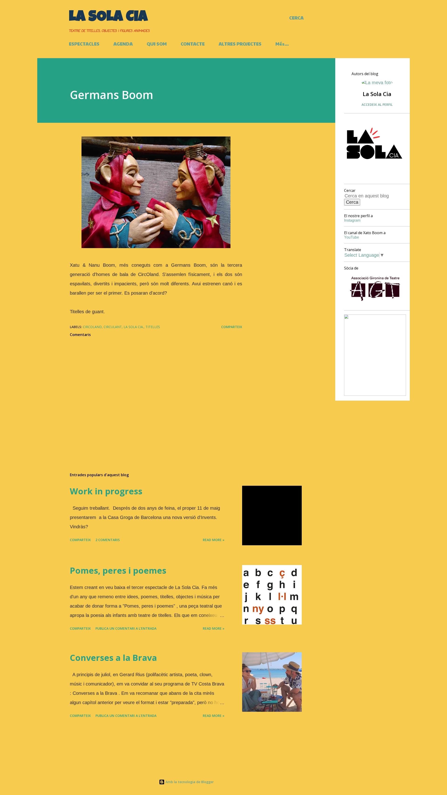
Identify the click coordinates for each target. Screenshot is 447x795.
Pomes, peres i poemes (118, 570)
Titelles (153, 327)
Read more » (213, 540)
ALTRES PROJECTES (240, 43)
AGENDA (123, 43)
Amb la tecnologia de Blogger (189, 782)
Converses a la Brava (113, 657)
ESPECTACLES (84, 43)
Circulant (113, 327)
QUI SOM (157, 43)
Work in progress (106, 491)
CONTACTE (193, 43)
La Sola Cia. (134, 327)
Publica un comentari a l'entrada (125, 628)
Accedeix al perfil (377, 104)
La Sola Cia (108, 17)
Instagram (352, 220)
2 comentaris (107, 540)
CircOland (92, 327)
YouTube (351, 237)
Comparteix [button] (231, 327)
